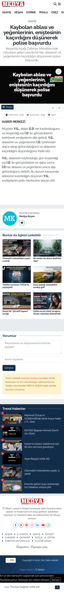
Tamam (55, 579)
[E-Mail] (21, 222)
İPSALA (43, 12)
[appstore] (23, 547)
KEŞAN (18, 12)
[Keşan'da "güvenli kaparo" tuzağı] (17, 300)
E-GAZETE (22, 534)
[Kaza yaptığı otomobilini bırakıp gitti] (47, 274)
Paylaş (9, 107)
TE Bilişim (40, 569)
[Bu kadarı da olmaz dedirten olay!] (47, 247)
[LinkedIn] (37, 525)
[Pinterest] (26, 525)
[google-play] (39, 547)
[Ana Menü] (59, 4)
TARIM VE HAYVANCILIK (17, 541)
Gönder (9, 367)
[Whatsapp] (48, 525)
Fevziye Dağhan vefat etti (25, 586)
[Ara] (55, 4)
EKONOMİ (25, 537)
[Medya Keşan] (10, 218)
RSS (12, 560)
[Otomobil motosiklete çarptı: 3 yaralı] (17, 247)
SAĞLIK (39, 537)
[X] (21, 525)
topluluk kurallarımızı (32, 378)
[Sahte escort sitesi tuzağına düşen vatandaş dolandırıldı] (47, 300)
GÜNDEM (10, 537)
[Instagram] (32, 525)
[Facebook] (15, 525)
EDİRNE (31, 12)
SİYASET (49, 534)
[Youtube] (43, 525)
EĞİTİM (51, 537)
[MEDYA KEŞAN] (13, 4)
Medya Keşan (27, 216)
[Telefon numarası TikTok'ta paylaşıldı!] (17, 274)
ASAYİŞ (6, 12)
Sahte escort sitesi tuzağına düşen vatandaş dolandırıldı (47, 312)
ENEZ (54, 12)
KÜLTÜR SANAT (43, 541)
